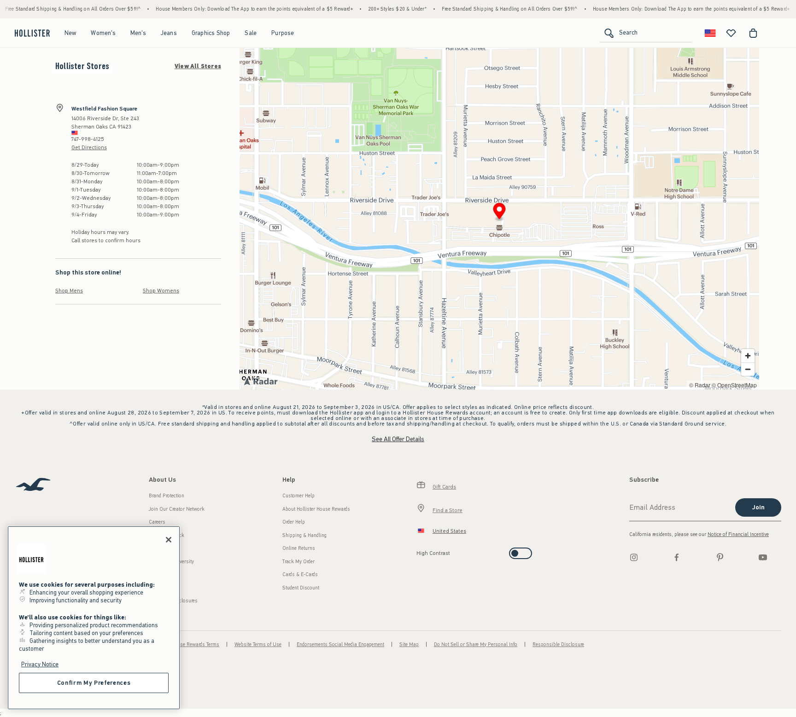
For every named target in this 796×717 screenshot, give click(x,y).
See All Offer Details (398, 439)
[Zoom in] (748, 355)
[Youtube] (762, 557)
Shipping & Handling (304, 535)
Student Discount (300, 587)
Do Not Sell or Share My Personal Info (475, 644)
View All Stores (198, 66)
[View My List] (731, 33)
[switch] (419, 551)
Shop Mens (69, 290)
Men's (138, 33)
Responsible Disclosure (558, 644)
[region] (93, 618)
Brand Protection (166, 495)
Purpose (282, 33)
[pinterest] (720, 557)
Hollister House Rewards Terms (185, 644)
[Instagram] (633, 557)
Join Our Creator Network (177, 509)
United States (449, 531)
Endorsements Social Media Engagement (340, 644)
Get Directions (89, 147)
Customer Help (298, 495)
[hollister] (32, 33)
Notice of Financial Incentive (738, 534)
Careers (157, 522)
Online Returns (298, 548)
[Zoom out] (748, 369)
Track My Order (298, 561)
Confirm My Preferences (93, 683)
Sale (251, 33)
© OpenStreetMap (734, 385)
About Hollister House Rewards (316, 509)
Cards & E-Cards (300, 574)
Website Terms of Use (257, 644)
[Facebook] (676, 557)
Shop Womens (161, 290)
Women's (103, 33)
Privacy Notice (40, 664)
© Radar (699, 385)
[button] (499, 212)
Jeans (169, 33)
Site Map (409, 644)
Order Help (293, 522)
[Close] (168, 540)
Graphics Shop (211, 33)
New (70, 33)
